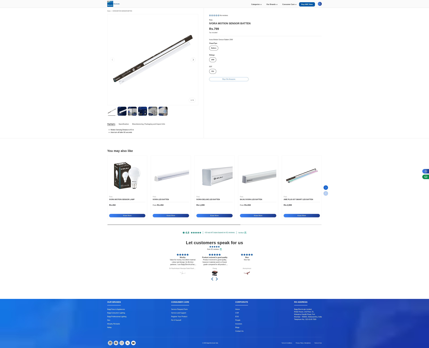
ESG (237, 316)
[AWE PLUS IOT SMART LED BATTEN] (302, 176)
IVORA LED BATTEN (161, 199)
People (237, 320)
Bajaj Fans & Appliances (116, 309)
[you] (133, 343)
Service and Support (178, 313)
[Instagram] (122, 343)
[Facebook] (116, 343)
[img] (214, 247)
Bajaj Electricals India (212, 343)
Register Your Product (179, 316)
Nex (108, 320)
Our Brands (271, 4)
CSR (237, 313)
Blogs (237, 327)
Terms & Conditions (287, 343)
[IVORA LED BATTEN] (171, 176)
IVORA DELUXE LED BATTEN (208, 199)
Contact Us (239, 331)
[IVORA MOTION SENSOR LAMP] (127, 176)
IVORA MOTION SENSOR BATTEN (122, 11)
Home (108, 11)
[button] (214, 15)
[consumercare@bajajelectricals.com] (425, 177)
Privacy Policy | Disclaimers (303, 343)
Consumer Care (288, 4)
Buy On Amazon (228, 79)
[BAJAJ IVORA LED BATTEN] (258, 176)
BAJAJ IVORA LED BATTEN (251, 199)
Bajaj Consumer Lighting (116, 313)
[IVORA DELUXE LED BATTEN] (214, 176)
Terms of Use (318, 343)
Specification (124, 124)
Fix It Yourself (176, 320)
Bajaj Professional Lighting (116, 316)
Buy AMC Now (307, 4)
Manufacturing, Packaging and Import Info (148, 124)
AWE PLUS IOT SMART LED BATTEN (298, 199)
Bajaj (210, 20)
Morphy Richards (113, 324)
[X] (127, 343)
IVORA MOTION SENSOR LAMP (122, 199)
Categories (255, 4)
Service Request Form (179, 309)
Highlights (111, 124)
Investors (238, 324)
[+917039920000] (425, 171)
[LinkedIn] (110, 343)
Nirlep (109, 327)
